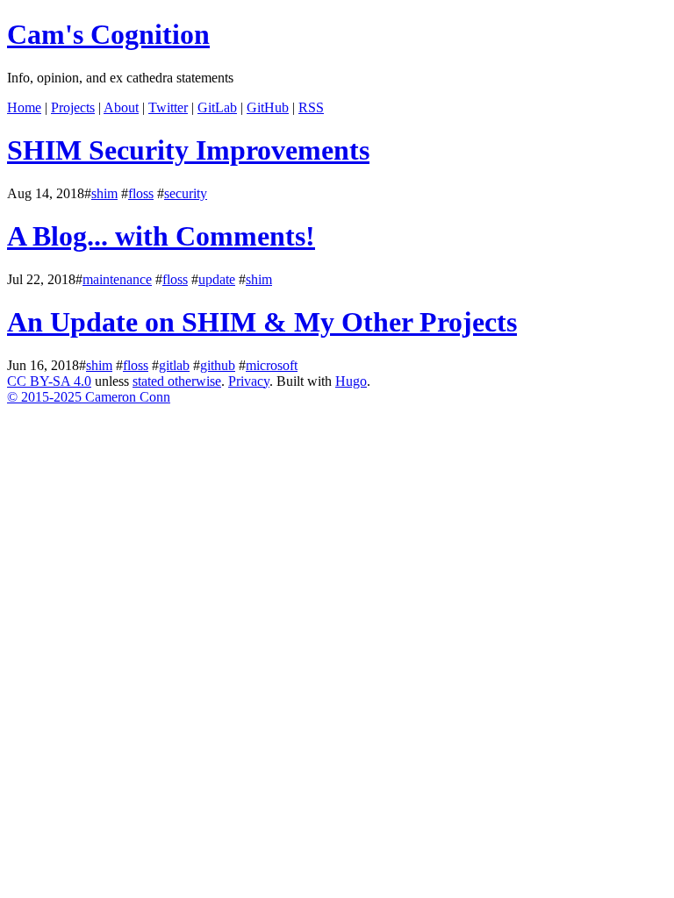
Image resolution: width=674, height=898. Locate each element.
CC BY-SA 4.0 (49, 381)
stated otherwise (177, 381)
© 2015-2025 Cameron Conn (88, 396)
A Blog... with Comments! (161, 236)
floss (141, 193)
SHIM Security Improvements (188, 150)
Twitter (168, 107)
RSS (311, 107)
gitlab (174, 365)
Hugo (351, 381)
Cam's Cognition (108, 34)
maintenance (117, 279)
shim (104, 193)
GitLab (217, 107)
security (185, 193)
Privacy (248, 381)
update (216, 279)
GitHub (268, 107)
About (121, 107)
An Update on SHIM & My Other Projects (262, 322)
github (217, 365)
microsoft (272, 365)
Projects (73, 107)
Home (24, 107)
